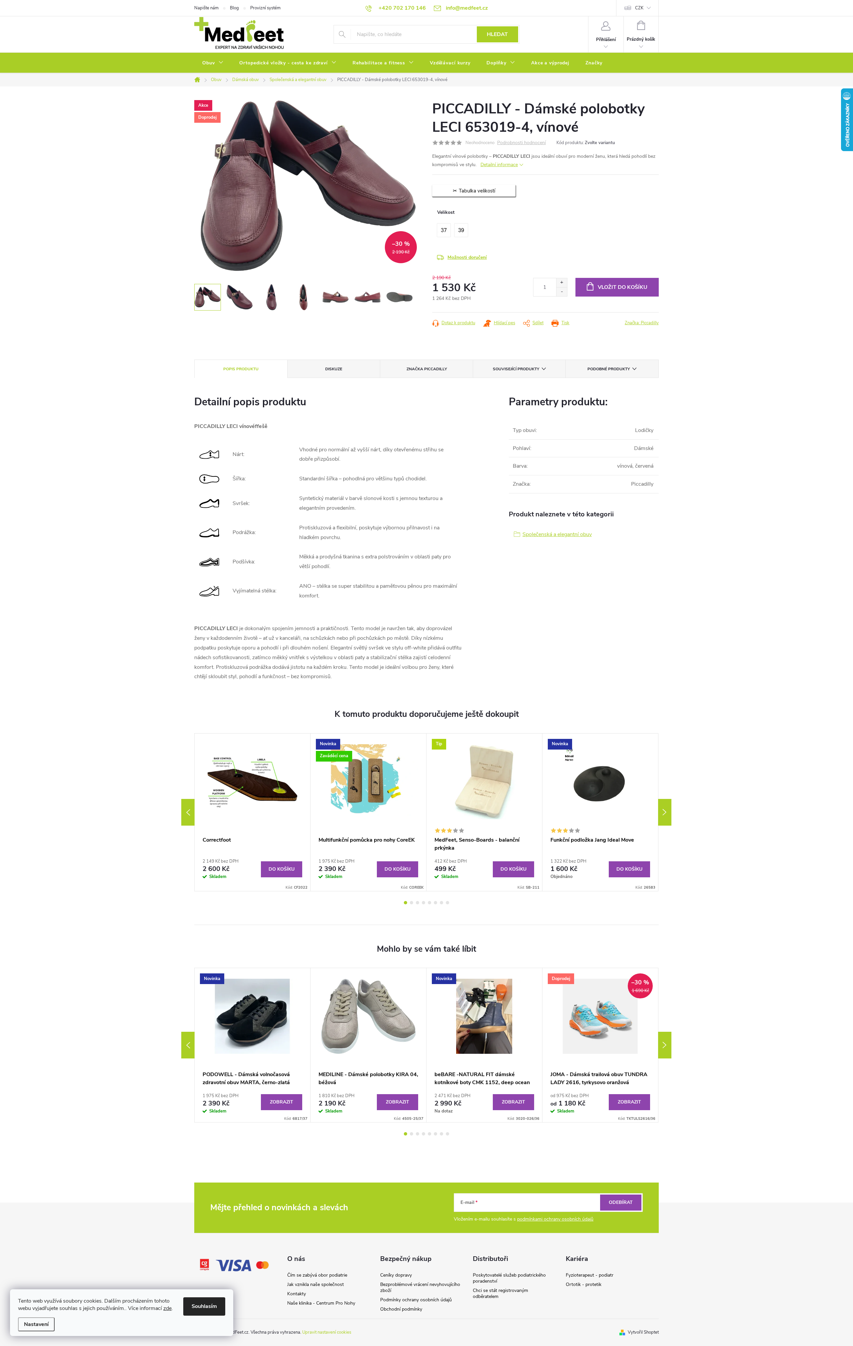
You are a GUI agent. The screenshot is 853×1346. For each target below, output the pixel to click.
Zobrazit (281, 1102)
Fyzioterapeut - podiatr (589, 1275)
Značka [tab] (427, 369)
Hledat (497, 34)
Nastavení (36, 1324)
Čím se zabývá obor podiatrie (317, 1275)
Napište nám (206, 8)
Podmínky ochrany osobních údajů (416, 1300)
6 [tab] (435, 902)
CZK (639, 8)
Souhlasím (204, 1306)
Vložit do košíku (622, 287)
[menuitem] (212, 63)
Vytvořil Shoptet (643, 1332)
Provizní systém (265, 8)
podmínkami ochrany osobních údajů (555, 1219)
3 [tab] (417, 902)
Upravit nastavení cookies (326, 1332)
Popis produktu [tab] (241, 369)
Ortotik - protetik (583, 1284)
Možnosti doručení (467, 257)
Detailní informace (499, 164)
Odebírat (621, 1202)
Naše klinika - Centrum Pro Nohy (321, 1303)
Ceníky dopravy (396, 1275)
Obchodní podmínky (401, 1309)
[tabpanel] (253, 812)
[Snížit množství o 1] (561, 291)
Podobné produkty (608, 369)
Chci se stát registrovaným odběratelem (500, 1293)
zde (167, 1308)
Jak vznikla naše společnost (315, 1284)
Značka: (642, 323)
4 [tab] (423, 902)
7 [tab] (441, 902)
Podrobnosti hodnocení (521, 143)
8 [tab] (447, 902)
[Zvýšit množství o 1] (561, 282)
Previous (188, 812)
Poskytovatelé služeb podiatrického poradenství (509, 1278)
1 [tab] (405, 902)
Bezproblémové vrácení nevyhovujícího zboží (420, 1287)
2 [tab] (411, 902)
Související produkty (516, 369)
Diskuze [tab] (333, 369)
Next (664, 812)
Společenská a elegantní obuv (557, 534)
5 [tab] (429, 902)
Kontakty (296, 1294)
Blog (234, 8)
